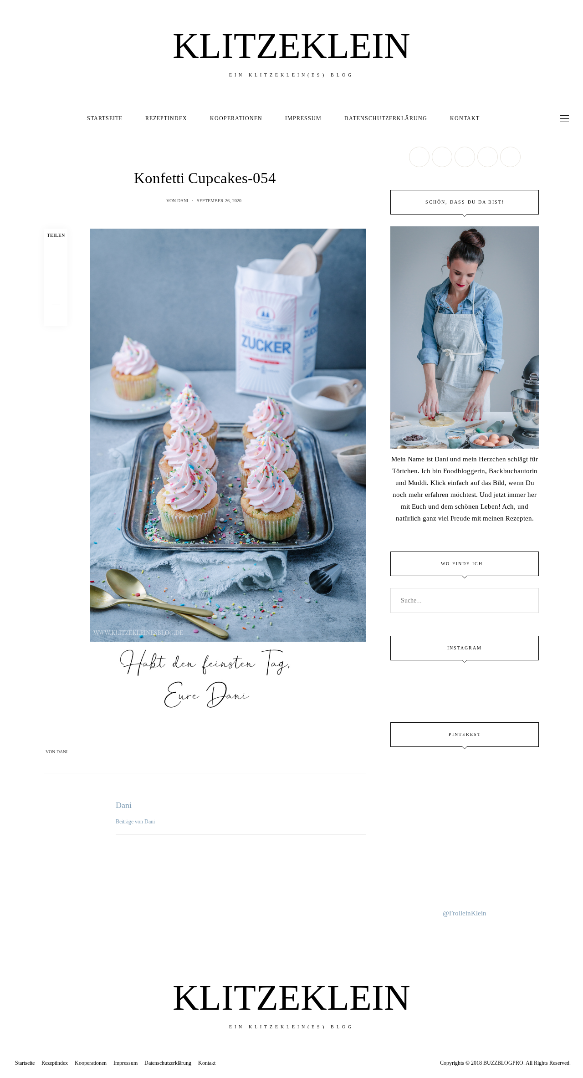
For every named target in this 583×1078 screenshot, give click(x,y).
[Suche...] (499, 118)
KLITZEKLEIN (291, 46)
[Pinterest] (55, 294)
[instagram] (10, 497)
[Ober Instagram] (465, 157)
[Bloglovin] (510, 157)
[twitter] (10, 459)
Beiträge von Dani (136, 821)
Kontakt (465, 118)
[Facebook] (55, 252)
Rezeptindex (166, 118)
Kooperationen (236, 118)
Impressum (303, 118)
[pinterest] (10, 478)
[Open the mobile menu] (564, 118)
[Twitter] (55, 273)
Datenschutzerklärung (385, 118)
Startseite (105, 118)
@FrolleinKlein (464, 913)
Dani (182, 200)
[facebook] (10, 440)
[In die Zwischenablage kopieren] (55, 315)
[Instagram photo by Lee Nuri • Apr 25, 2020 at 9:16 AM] (464, 882)
